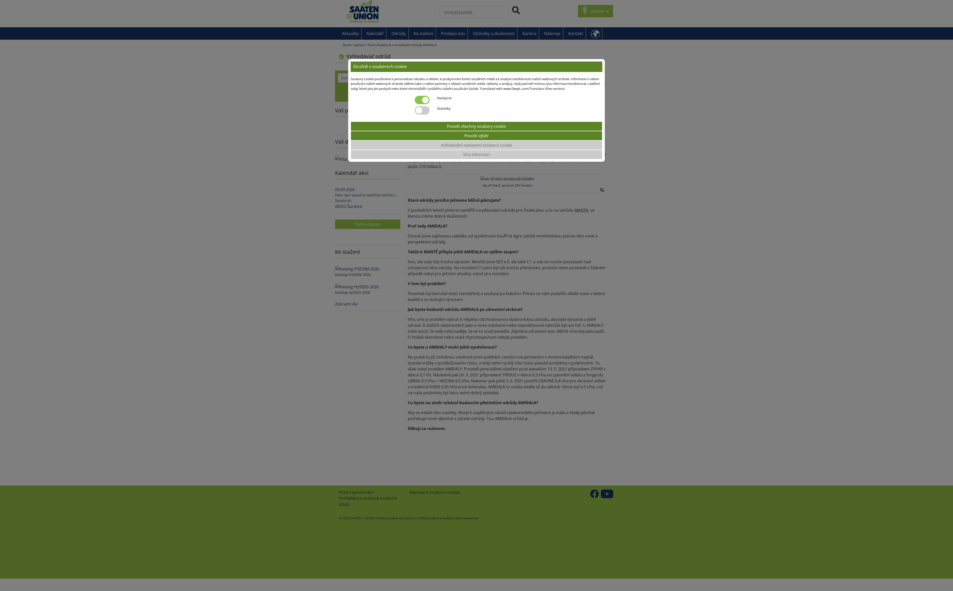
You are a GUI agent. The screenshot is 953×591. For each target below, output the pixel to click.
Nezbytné (444, 98)
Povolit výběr (476, 135)
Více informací (476, 154)
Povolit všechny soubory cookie (476, 126)
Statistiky (444, 108)
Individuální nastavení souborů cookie (476, 145)
